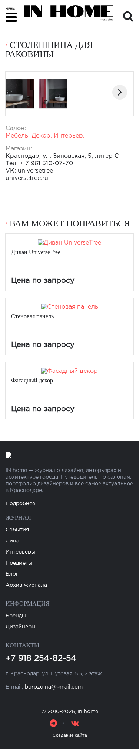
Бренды (16, 616)
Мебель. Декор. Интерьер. (45, 136)
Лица (12, 541)
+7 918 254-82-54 (41, 658)
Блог (12, 574)
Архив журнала (26, 585)
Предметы (19, 563)
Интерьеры (20, 552)
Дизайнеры (21, 627)
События (17, 530)
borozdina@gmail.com (54, 687)
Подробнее (20, 504)
